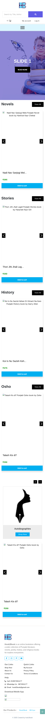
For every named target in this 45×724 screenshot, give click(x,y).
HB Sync (32, 710)
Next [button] (41, 141)
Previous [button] (3, 141)
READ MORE (22, 70)
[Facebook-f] (6, 658)
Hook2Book (23, 710)
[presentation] (35, 482)
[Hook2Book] (22, 5)
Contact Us (9, 674)
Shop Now (22, 534)
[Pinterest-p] (16, 658)
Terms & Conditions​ (31, 674)
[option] (22, 149)
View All (37, 104)
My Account (28, 668)
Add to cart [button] (22, 186)
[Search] (35, 14)
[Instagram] (11, 658)
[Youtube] (21, 658)
